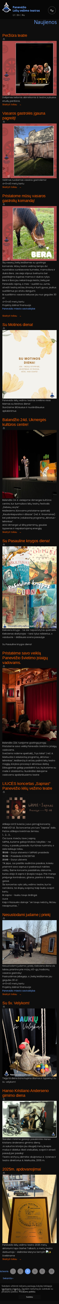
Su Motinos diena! (17, 324)
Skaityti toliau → (11, 104)
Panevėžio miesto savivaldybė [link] (18, 308)
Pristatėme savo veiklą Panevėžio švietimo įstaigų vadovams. (25, 658)
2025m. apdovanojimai (21, 1169)
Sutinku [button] (29, 1297)
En (18, 15)
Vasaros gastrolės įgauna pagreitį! (23, 115)
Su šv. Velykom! (16, 1003)
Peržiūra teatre (14, 35)
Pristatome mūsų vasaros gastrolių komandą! (24, 198)
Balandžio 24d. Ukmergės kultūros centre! (24, 422)
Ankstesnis (6, 1272)
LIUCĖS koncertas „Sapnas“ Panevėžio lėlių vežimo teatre (27, 785)
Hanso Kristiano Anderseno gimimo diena (25, 1093)
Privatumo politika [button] (27, 1292)
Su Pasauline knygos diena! (26, 541)
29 (51, 1271)
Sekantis (6, 1279)
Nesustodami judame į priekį (26, 914)
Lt (14, 15)
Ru (23, 15)
